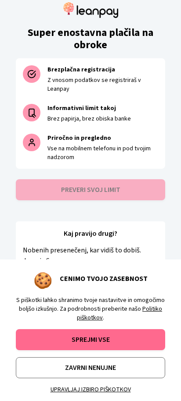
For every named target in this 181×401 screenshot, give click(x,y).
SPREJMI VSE (91, 339)
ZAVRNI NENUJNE (90, 368)
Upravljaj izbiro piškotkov (91, 389)
